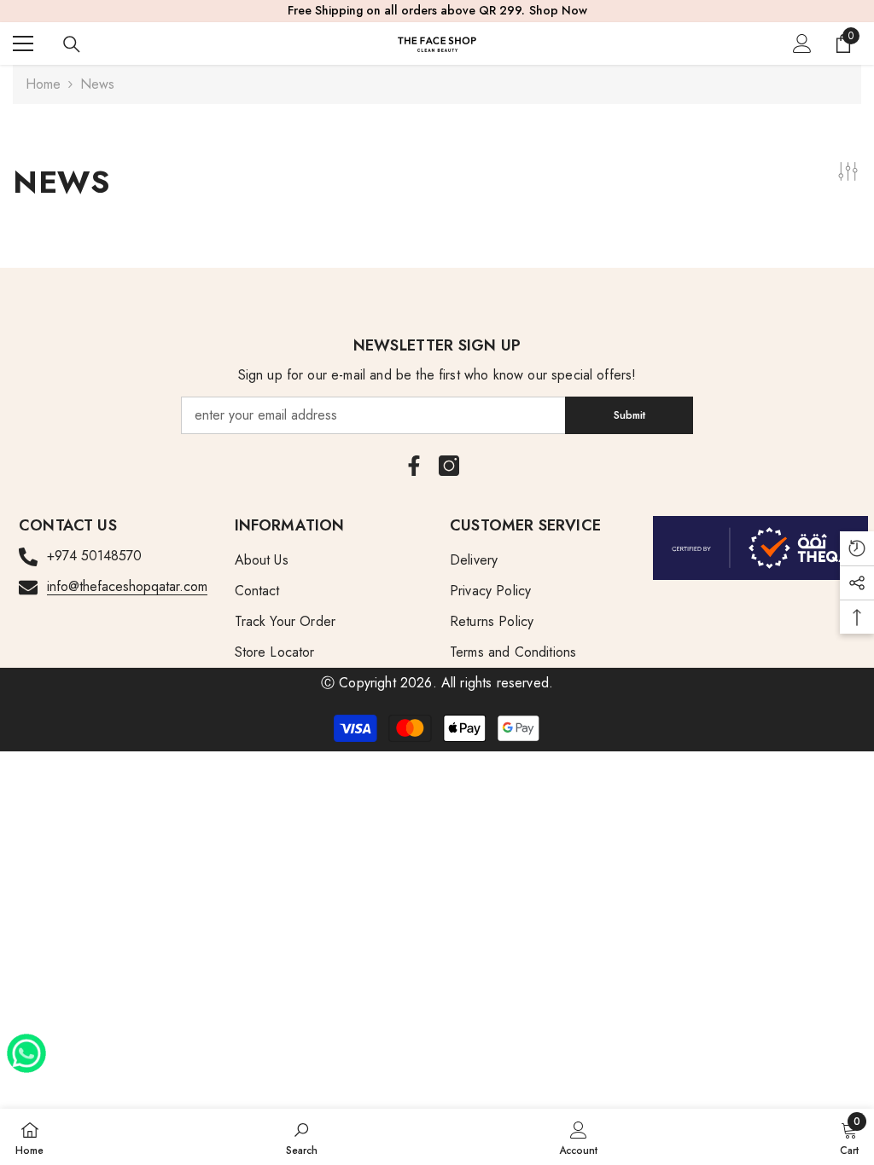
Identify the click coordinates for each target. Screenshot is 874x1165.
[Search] (71, 44)
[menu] (23, 43)
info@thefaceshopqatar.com (127, 586)
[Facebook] (414, 466)
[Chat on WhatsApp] (26, 1047)
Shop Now (558, 10)
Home (43, 84)
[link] (301, 1137)
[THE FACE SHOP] (761, 548)
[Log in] (802, 43)
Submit (629, 415)
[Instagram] (449, 466)
